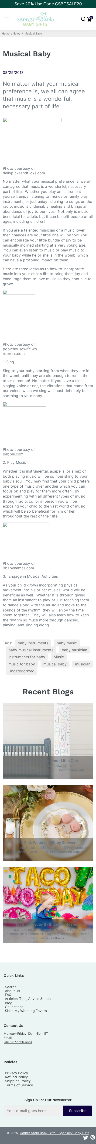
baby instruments (33, 643)
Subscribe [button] (77, 1110)
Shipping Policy (18, 1081)
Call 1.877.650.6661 (18, 1042)
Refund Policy (16, 1077)
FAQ (8, 995)
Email (8, 1038)
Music (59, 657)
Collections (14, 1007)
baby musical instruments (30, 650)
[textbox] (33, 1111)
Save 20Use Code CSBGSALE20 (48, 3)
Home (6, 33)
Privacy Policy (16, 1073)
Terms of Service (19, 1085)
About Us (12, 991)
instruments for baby (26, 657)
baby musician (74, 650)
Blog (8, 1003)
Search (11, 987)
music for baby (21, 664)
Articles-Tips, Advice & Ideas (28, 999)
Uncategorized (21, 671)
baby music (67, 643)
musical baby (55, 664)
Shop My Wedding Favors (26, 1011)
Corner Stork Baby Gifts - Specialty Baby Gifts (54, 1133)
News (16, 33)
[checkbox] (48, 1111)
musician (82, 664)
